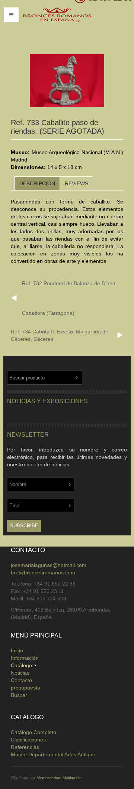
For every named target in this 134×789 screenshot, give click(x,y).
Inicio (17, 650)
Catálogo (21, 665)
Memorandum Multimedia (59, 778)
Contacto (21, 680)
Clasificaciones (28, 740)
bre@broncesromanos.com (43, 573)
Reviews (76, 183)
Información (25, 658)
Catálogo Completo (33, 732)
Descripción (37, 183)
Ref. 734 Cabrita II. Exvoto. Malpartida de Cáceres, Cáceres (59, 335)
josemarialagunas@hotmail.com (48, 565)
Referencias (25, 747)
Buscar (19, 695)
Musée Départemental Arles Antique (53, 754)
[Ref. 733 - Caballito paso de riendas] (67, 81)
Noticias (20, 673)
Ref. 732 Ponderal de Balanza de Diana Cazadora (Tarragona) (68, 298)
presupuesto (25, 688)
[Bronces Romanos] (68, 25)
